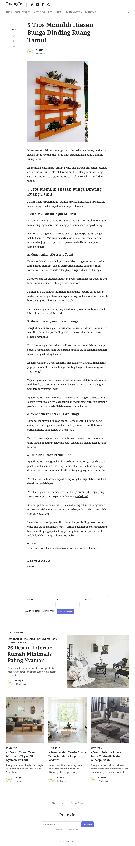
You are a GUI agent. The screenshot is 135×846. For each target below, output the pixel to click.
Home (9, 12)
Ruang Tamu (91, 12)
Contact (64, 803)
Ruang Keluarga (74, 12)
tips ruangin (80, 548)
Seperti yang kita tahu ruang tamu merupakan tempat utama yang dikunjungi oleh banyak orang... (65, 769)
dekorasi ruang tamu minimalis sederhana (69, 150)
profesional (81, 496)
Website (87, 599)
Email (58, 599)
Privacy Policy (77, 803)
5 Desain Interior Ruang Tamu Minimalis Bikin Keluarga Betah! (106, 757)
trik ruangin (92, 548)
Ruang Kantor (55, 12)
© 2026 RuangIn (67, 841)
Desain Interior (22, 12)
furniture (56, 548)
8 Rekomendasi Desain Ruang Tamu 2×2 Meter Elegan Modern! (67, 757)
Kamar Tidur (39, 12)
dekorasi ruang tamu (41, 548)
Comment (32, 566)
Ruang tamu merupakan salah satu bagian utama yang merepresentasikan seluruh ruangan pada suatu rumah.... (110, 769)
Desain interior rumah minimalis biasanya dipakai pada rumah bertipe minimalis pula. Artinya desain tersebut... (32, 672)
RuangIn (39, 49)
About (54, 803)
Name (30, 599)
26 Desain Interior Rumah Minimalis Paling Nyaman (30, 654)
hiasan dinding (67, 548)
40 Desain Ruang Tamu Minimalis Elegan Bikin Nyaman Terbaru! (21, 757)
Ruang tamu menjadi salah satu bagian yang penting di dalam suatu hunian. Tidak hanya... (25, 769)
